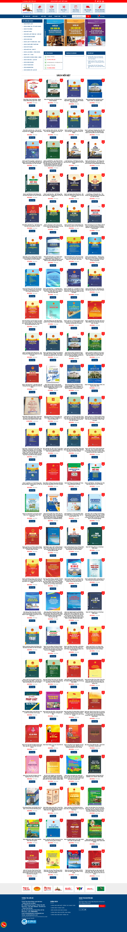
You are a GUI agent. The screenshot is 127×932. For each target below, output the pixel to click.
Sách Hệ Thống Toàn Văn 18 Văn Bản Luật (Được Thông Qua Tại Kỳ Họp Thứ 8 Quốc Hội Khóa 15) (32, 290)
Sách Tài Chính (28, 29)
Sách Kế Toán (28, 31)
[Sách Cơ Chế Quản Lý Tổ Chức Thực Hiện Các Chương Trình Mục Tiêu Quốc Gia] (32, 503)
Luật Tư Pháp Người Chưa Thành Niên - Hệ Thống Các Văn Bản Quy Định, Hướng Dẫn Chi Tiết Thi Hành (74, 548)
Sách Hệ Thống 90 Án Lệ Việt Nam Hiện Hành (94, 547)
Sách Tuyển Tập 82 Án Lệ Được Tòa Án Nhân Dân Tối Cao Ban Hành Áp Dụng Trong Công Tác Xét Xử (74, 580)
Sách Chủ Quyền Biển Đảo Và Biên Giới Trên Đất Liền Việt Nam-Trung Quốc (74, 871)
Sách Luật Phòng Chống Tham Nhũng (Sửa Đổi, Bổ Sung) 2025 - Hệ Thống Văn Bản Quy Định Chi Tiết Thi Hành (53, 354)
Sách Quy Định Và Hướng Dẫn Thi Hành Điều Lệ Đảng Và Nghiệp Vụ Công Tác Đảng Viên (53, 418)
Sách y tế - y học (29, 54)
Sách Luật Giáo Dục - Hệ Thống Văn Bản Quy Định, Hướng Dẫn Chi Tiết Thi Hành (53, 195)
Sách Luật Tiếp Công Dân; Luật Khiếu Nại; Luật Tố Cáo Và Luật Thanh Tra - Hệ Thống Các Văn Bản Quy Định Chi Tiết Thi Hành (73, 648)
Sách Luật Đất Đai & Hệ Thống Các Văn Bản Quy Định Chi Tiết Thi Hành (32, 195)
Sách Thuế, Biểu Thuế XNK (31, 44)
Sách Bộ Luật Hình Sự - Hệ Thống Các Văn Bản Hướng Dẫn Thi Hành (32, 225)
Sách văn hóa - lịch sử (30, 59)
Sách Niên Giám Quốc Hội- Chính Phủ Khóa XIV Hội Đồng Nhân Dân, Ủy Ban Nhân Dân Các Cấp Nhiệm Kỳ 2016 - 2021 (53, 809)
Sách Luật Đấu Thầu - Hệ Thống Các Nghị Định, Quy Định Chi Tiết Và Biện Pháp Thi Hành (73, 100)
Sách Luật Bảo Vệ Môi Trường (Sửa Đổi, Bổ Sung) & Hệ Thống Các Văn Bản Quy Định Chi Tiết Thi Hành (95, 354)
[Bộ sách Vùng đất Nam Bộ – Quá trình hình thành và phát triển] (94, 734)
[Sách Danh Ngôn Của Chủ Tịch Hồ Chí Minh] (53, 734)
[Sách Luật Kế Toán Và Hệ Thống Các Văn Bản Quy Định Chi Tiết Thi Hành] (74, 214)
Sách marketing (28, 67)
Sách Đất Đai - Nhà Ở (30, 49)
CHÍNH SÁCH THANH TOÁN (57, 907)
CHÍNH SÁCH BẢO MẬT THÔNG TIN (59, 914)
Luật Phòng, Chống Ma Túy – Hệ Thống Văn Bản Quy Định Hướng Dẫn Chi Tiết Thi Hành (94, 195)
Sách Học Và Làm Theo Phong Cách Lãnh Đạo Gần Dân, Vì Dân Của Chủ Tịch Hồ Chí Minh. (53, 871)
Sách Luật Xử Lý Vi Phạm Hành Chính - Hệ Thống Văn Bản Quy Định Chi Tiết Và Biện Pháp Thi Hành (32, 548)
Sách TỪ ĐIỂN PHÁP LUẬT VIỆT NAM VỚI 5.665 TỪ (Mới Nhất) (74, 840)
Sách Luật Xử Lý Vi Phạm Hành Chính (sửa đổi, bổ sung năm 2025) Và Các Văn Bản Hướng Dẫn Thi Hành (74, 322)
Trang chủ (27, 16)
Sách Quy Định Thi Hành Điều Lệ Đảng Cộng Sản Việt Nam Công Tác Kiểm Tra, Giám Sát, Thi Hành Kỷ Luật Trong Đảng (74, 713)
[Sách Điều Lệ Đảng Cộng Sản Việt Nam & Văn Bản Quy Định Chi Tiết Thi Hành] (53, 472)
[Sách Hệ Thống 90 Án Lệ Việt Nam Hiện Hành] (94, 536)
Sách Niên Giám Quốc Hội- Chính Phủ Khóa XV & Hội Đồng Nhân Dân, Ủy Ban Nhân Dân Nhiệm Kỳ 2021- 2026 (32, 418)
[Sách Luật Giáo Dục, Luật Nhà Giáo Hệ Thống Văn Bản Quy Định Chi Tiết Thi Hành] (32, 374)
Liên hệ (50, 16)
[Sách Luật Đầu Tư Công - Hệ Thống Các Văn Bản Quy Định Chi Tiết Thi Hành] (74, 119)
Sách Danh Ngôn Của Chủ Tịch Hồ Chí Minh (53, 745)
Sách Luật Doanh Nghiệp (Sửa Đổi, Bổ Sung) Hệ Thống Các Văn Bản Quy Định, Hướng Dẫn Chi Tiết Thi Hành (95, 131)
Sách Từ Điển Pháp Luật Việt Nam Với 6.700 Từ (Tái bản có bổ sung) (32, 712)
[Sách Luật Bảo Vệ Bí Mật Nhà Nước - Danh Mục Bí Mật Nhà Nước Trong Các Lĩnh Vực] (74, 796)
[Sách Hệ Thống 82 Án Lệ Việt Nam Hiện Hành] (94, 601)
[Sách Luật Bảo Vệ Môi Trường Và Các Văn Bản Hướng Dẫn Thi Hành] (53, 828)
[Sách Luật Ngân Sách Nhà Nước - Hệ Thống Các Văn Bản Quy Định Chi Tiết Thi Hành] (74, 183)
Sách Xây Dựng (28, 46)
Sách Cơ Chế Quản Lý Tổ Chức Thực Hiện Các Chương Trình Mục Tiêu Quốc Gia (32, 515)
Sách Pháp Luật (28, 23)
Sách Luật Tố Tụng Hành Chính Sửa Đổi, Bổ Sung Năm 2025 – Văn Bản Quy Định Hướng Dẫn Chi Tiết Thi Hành (32, 681)
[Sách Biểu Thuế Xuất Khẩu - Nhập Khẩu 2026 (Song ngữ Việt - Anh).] (32, 88)
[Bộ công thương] (29, 921)
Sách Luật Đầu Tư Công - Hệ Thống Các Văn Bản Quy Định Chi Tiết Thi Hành (74, 131)
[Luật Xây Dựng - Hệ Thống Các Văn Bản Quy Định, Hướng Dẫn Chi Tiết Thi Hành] (74, 150)
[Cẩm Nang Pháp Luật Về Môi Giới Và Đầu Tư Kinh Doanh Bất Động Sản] (32, 796)
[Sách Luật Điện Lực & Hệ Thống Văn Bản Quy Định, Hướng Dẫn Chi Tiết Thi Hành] (32, 472)
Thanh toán (57, 16)
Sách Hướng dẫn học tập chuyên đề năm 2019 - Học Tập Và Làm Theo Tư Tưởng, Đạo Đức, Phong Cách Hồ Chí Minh (94, 872)
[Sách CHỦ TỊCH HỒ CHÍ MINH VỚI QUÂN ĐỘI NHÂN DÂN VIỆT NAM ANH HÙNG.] (94, 828)
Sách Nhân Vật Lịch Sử (30, 70)
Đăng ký (102, 906)
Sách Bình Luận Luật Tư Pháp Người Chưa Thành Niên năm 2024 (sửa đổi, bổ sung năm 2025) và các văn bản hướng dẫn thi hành (53, 548)
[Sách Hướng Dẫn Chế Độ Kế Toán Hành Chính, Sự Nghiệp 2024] (94, 88)
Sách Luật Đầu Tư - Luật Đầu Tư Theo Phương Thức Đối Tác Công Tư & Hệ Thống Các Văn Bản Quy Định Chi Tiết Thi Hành (74, 290)
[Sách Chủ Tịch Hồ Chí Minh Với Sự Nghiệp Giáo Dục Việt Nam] (32, 765)
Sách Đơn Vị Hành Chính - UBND (32, 57)
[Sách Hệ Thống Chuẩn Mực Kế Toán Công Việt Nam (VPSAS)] (74, 472)
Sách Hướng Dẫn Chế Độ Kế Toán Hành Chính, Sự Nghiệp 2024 (94, 100)
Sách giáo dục (28, 39)
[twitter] (98, 1)
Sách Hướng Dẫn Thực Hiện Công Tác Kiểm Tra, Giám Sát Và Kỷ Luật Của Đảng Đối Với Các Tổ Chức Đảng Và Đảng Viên (95, 681)
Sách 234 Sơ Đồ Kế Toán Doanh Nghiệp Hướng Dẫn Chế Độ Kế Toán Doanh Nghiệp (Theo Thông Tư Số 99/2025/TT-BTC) (53, 386)
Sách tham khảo (28, 64)
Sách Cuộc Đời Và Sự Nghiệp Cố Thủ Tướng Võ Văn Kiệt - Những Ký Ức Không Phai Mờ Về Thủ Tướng (73, 746)
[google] (100, 1)
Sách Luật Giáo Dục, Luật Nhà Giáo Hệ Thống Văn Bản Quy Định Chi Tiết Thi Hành (32, 386)
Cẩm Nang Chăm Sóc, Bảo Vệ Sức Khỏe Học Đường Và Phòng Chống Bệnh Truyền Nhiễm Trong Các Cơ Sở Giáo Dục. (32, 614)
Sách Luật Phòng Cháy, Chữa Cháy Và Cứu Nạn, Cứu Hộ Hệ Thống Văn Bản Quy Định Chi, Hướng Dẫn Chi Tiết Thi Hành (32, 580)
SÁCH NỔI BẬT (63, 75)
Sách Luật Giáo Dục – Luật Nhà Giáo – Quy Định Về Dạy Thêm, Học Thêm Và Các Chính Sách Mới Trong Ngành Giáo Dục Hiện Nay (53, 290)
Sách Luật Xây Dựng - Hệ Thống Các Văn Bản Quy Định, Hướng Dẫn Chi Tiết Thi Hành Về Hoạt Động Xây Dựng (95, 162)
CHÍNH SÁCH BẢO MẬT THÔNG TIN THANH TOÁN (63, 905)
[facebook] (95, 1)
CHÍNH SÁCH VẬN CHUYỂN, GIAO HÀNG (61, 912)
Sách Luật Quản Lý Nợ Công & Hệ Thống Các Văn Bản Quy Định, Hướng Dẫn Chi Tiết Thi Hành (53, 226)
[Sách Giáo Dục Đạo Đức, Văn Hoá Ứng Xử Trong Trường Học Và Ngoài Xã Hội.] (53, 701)
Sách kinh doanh (29, 62)
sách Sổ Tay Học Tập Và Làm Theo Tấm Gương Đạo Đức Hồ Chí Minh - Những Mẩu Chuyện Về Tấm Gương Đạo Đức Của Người (32, 872)
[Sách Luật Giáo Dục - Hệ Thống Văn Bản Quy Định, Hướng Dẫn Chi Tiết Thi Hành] (53, 183)
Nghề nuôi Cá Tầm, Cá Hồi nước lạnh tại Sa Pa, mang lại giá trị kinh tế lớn (96, 62)
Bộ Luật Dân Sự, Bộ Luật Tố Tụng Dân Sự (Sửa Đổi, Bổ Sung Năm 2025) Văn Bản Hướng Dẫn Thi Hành (53, 450)
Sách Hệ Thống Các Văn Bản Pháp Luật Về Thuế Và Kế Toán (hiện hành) (53, 321)
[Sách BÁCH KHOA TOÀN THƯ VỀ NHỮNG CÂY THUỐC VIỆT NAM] (94, 765)
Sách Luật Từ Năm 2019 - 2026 (32, 41)
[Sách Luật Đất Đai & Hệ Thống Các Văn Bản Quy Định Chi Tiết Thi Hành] (32, 183)
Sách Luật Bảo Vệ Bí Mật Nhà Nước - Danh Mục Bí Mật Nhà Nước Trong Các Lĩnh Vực (74, 808)
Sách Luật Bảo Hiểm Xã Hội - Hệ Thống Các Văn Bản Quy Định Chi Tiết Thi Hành (53, 131)
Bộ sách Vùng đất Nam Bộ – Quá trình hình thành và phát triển (95, 745)
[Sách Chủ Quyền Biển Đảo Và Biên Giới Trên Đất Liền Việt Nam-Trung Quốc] (74, 859)
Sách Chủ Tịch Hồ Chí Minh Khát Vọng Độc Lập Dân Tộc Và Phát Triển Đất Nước (32, 746)
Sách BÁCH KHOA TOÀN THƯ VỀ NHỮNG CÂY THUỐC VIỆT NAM (94, 776)
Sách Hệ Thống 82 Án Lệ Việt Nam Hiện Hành (94, 613)
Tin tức (65, 16)
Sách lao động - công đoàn (32, 52)
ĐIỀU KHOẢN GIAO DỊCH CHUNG (59, 910)
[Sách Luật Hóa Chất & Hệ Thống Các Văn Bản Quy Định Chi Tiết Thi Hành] (32, 636)
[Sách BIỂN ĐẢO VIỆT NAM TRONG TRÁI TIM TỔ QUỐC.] (32, 828)
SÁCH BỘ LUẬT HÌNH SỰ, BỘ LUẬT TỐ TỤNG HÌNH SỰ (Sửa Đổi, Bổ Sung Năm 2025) (74, 681)
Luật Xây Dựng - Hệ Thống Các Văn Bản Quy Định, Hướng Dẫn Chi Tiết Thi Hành (74, 162)
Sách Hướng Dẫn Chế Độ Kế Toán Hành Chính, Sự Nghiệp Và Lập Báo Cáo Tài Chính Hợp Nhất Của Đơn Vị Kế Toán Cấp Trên (73, 354)
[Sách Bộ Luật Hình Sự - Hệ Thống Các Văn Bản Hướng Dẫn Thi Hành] (32, 214)
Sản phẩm (35, 16)
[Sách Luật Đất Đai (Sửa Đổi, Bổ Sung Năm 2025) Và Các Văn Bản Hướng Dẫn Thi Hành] (94, 310)
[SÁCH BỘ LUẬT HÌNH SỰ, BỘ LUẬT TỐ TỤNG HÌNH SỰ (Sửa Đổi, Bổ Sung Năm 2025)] (74, 669)
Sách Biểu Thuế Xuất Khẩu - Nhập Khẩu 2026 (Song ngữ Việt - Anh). (32, 100)
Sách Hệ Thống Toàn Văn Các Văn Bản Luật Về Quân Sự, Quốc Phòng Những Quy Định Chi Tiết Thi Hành (53, 681)
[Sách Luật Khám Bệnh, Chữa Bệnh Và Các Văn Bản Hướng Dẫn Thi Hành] (94, 568)
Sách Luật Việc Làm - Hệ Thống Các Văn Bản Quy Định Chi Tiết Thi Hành (94, 289)
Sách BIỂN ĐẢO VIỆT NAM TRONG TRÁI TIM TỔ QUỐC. (32, 840)
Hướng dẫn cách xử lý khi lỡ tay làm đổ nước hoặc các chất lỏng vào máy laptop (95, 57)
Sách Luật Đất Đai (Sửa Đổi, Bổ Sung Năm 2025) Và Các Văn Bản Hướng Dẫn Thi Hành (94, 322)
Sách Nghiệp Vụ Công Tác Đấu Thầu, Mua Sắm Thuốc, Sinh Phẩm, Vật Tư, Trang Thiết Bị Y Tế (73, 515)
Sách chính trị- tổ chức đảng (32, 26)
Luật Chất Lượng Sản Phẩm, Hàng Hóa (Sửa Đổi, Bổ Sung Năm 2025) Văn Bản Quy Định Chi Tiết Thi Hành (74, 450)
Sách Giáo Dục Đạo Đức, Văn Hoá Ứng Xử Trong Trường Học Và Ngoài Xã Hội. (53, 713)
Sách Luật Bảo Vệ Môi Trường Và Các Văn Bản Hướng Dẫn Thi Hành (53, 840)
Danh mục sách (28, 21)
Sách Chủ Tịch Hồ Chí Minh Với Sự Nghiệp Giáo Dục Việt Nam (32, 776)
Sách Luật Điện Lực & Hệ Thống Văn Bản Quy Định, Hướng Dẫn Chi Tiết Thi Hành (32, 484)
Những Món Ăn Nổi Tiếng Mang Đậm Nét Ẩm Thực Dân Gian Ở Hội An (96, 66)
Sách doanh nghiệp (29, 36)
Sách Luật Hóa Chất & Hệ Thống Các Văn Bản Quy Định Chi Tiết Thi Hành (32, 647)
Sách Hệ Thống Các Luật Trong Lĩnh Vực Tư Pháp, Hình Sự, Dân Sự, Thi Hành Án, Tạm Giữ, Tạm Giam (74, 258)
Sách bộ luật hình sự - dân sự (32, 34)
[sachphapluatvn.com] (74, 34)
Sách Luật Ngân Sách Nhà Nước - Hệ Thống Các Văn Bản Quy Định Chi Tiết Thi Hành (74, 195)
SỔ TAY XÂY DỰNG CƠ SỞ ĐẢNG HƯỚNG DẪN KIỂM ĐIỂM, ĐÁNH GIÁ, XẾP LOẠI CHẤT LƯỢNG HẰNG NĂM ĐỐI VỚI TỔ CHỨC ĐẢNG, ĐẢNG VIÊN (53, 777)
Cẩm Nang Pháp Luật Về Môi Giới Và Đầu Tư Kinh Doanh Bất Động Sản (32, 808)
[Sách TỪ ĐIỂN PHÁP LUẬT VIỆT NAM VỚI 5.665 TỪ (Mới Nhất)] (74, 828)
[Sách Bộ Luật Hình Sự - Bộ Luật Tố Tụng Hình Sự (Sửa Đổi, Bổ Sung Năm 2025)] (32, 119)
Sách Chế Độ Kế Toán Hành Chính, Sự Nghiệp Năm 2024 (95, 385)
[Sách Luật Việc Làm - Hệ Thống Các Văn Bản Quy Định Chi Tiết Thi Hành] (94, 278)
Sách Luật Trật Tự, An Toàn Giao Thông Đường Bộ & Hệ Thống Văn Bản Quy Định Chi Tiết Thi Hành (95, 647)
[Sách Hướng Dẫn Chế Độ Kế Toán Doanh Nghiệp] (53, 88)
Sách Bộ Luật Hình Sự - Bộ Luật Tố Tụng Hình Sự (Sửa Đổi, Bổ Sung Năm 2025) (32, 131)
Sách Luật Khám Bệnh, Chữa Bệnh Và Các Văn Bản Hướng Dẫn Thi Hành (95, 579)
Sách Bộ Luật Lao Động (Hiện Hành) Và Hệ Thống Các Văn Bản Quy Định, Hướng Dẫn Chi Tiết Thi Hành (32, 258)
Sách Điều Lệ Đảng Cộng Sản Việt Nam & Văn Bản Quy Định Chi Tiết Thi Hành (53, 483)
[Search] (88, 16)
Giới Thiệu (43, 16)
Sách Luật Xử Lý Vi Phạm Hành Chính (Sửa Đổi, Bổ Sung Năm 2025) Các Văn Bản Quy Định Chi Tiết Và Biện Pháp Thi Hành (95, 418)
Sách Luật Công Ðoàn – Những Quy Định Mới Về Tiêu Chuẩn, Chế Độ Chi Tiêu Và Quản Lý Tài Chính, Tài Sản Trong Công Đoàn (94, 258)
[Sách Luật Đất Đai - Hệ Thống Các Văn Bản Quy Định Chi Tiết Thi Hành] (94, 472)
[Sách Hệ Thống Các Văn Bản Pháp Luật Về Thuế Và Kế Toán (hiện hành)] (53, 310)
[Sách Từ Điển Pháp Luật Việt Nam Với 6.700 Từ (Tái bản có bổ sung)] (32, 701)
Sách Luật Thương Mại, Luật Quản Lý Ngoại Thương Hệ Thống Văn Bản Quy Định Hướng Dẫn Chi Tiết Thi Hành (32, 162)
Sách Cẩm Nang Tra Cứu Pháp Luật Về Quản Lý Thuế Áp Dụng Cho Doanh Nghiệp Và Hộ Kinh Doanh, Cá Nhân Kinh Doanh (95, 226)
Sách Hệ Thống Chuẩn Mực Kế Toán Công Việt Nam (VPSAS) (74, 483)
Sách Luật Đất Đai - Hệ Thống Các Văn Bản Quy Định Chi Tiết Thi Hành (95, 483)
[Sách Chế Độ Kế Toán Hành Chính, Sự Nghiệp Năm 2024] (94, 374)
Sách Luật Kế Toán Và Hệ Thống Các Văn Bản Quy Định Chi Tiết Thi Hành (73, 225)
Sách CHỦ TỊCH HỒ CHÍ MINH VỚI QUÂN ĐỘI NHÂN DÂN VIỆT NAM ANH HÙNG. (95, 840)
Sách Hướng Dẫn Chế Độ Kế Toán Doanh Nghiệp (53, 100)
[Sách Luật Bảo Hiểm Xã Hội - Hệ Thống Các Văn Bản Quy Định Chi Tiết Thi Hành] (53, 119)
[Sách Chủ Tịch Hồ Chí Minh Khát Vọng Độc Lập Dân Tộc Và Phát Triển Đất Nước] (32, 734)
